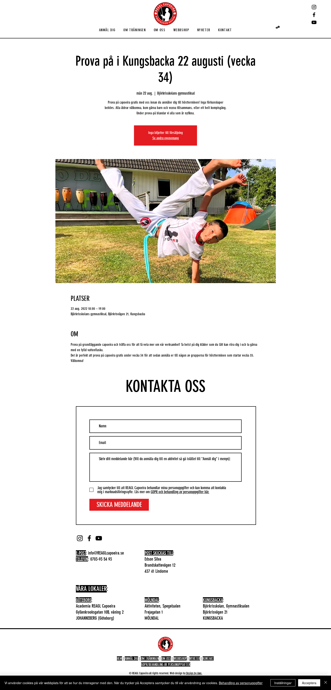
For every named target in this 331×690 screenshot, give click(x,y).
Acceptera (309, 683)
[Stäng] (325, 682)
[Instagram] (314, 7)
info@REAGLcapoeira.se (106, 553)
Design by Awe (194, 673)
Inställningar (283, 683)
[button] (107, 30)
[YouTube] (314, 22)
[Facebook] (314, 15)
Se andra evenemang (165, 138)
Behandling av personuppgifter (241, 683)
